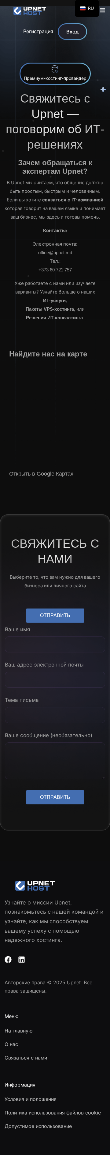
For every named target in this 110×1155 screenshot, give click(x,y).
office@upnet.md (55, 252)
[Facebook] (8, 959)
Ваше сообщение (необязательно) (48, 735)
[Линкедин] (21, 959)
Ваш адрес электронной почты (44, 665)
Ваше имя (17, 629)
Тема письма (22, 700)
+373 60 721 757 (55, 269)
